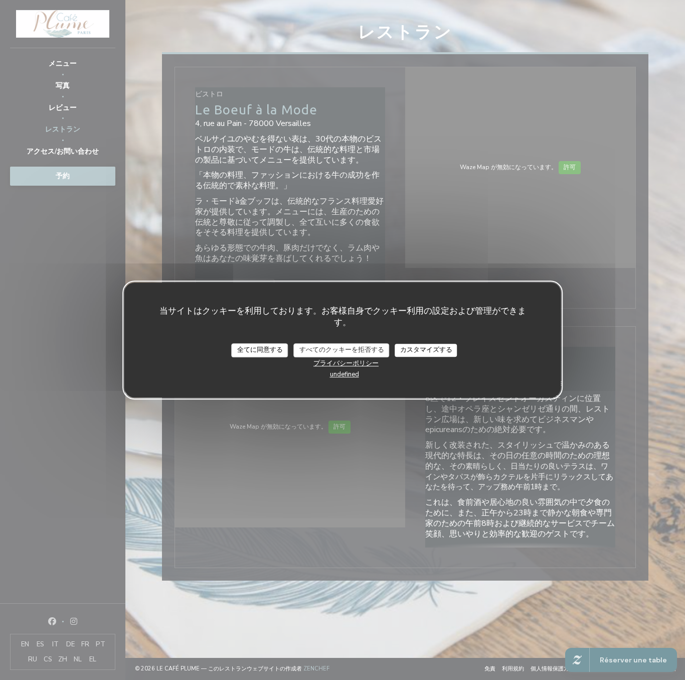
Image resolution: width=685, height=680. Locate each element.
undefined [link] (344, 373)
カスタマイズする (426, 349)
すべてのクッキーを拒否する (341, 349)
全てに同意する (260, 349)
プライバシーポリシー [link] (346, 362)
